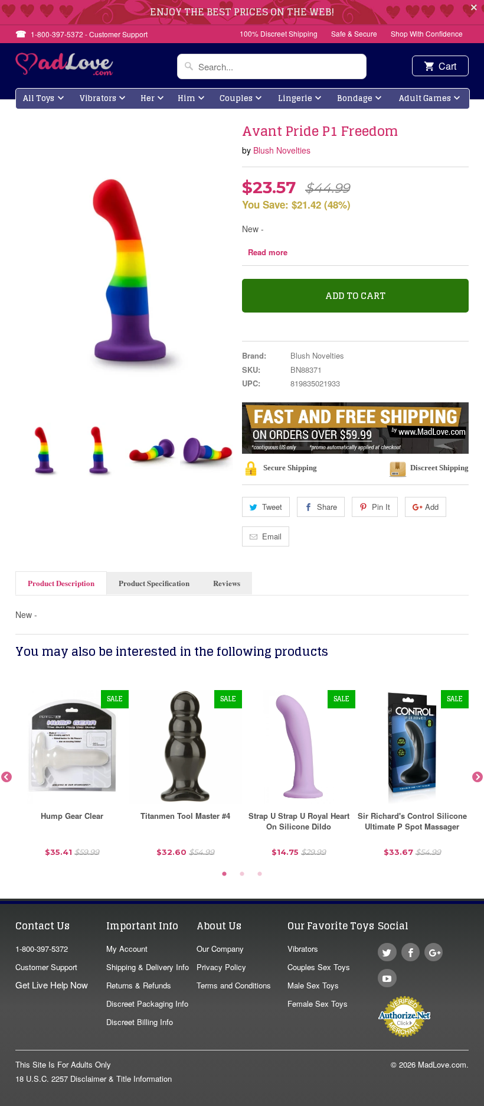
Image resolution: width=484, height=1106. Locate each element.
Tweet (272, 506)
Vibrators (98, 98)
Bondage (354, 98)
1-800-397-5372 (41, 948)
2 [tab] (242, 874)
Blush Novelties (281, 150)
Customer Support (46, 966)
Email (272, 536)
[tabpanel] (72, 778)
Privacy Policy (221, 966)
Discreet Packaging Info (147, 1003)
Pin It (381, 506)
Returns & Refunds (138, 985)
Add (432, 506)
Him (186, 98)
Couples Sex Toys (318, 966)
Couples (236, 98)
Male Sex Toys (313, 985)
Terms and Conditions (234, 985)
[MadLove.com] (64, 72)
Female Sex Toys (317, 1003)
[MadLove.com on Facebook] (410, 952)
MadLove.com (442, 1064)
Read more (267, 252)
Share (327, 506)
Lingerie (295, 98)
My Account (127, 948)
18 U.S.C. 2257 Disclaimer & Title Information (93, 1078)
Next (223, 449)
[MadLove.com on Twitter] (387, 952)
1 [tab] (224, 874)
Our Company (220, 948)
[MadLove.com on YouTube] (387, 978)
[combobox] (272, 66)
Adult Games (425, 98)
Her (147, 98)
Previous (25, 449)
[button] (483, 1100)
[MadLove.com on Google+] (433, 952)
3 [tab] (260, 874)
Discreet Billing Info (139, 1021)
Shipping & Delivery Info (147, 966)
